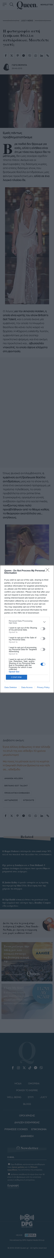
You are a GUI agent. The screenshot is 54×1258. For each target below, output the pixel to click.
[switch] (43, 628)
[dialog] (27, 629)
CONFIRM (16, 677)
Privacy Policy (43, 687)
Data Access (27, 687)
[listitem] (27, 622)
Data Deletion (10, 687)
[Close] (48, 571)
